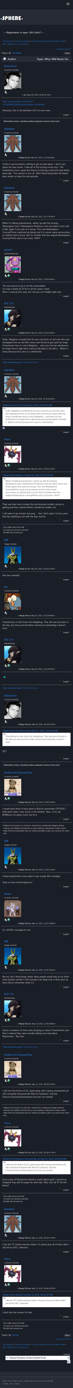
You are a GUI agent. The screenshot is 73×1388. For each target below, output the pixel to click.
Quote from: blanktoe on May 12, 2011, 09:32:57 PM (27, 1295)
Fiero (7, 439)
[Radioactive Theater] (8, 920)
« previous (60, 49)
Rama (7, 893)
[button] (68, 4)
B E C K (9, 303)
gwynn (8, 249)
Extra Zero (10, 66)
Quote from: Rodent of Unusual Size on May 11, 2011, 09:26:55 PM (34, 1159)
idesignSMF (48, 1381)
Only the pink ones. (21, 362)
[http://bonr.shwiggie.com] (8, 799)
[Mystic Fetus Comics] (8, 276)
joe (6, 586)
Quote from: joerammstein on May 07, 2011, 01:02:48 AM (30, 731)
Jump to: (66, 1354)
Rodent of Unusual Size (18, 772)
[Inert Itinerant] (8, 466)
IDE (6, 540)
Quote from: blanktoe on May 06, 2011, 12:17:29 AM (28, 475)
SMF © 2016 (18, 1381)
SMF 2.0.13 (7, 1381)
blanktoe (9, 128)
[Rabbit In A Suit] (8, 330)
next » (68, 49)
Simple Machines (30, 1381)
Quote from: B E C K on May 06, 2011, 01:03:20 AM (27, 405)
